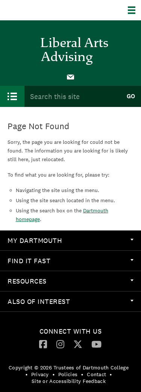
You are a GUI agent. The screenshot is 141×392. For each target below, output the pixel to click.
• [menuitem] (26, 374)
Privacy (40, 374)
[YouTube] (96, 344)
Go (131, 96)
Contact (96, 374)
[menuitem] (70, 76)
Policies (67, 374)
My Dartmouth (35, 240)
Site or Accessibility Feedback (69, 381)
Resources (27, 281)
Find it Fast (29, 260)
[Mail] (70, 76)
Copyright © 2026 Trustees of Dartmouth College (69, 367)
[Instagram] (60, 344)
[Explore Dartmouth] (134, 10)
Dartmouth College (44, 10)
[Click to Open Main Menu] (12, 96)
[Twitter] (77, 344)
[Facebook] (43, 344)
